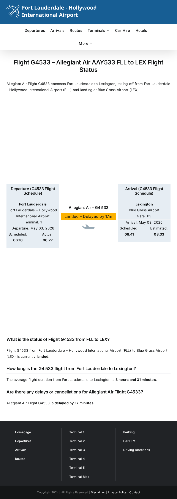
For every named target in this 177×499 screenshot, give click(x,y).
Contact (134, 492)
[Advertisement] (88, 143)
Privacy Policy (117, 492)
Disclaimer (98, 492)
